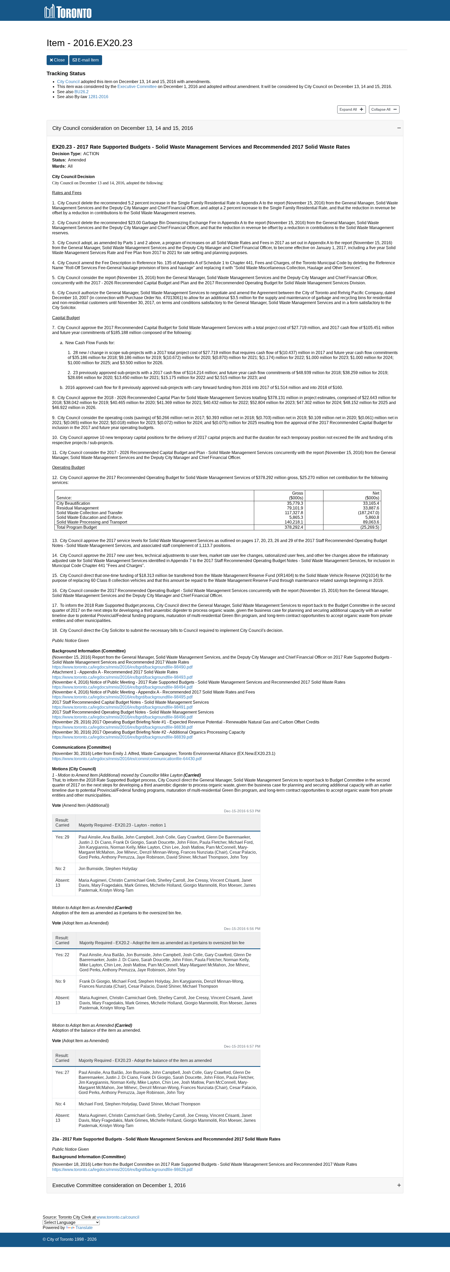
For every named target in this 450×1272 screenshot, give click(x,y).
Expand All (347, 109)
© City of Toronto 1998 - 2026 (70, 1239)
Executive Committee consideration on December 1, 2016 (119, 1185)
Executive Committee (137, 86)
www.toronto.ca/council (118, 1217)
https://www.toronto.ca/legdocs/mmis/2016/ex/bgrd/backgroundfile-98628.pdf (122, 1169)
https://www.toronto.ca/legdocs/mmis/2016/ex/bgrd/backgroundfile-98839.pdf (122, 737)
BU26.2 (81, 92)
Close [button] (59, 60)
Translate (84, 1227)
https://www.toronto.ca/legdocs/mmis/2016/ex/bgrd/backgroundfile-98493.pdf (122, 677)
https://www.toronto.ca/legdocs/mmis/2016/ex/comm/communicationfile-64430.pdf (127, 759)
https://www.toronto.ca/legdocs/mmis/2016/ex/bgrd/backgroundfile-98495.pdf (122, 697)
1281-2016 (98, 97)
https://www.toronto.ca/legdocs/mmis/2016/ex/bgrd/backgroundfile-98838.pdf (122, 727)
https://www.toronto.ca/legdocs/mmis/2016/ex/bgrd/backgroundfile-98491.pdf (122, 707)
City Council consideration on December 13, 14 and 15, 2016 (122, 128)
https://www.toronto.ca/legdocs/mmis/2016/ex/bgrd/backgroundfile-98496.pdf (122, 717)
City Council (68, 81)
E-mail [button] (88, 60)
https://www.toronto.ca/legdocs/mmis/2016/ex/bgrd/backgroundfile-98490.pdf (122, 667)
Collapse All (379, 109)
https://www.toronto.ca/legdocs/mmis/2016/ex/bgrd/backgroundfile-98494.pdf (122, 687)
